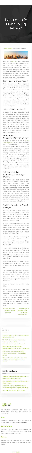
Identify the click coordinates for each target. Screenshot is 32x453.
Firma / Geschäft (8, 48)
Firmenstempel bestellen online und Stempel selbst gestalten (22, 311)
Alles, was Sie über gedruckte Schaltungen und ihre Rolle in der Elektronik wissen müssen (14, 360)
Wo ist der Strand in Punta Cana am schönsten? (10, 310)
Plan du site (16, 452)
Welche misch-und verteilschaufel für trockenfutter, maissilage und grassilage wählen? (14, 353)
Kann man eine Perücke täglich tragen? (13, 390)
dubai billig (14, 61)
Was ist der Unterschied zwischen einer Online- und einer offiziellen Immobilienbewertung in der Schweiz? (13, 342)
